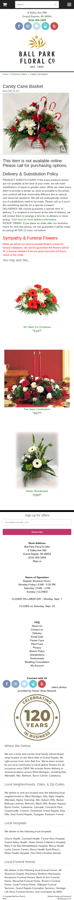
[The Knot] (37, 26)
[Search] (55, 4)
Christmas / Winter (19, 74)
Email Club (37, 636)
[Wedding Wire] (45, 26)
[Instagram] (28, 26)
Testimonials (37, 658)
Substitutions (37, 654)
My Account (37, 665)
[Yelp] (54, 26)
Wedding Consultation (37, 662)
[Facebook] (19, 26)
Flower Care (37, 640)
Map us (37, 561)
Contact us (37, 629)
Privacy (37, 647)
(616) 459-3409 (37, 20)
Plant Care (37, 643)
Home (5, 74)
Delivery (37, 633)
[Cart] (5, 5)
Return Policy (37, 651)
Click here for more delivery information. (34, 219)
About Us (37, 625)
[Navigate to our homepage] (37, 51)
